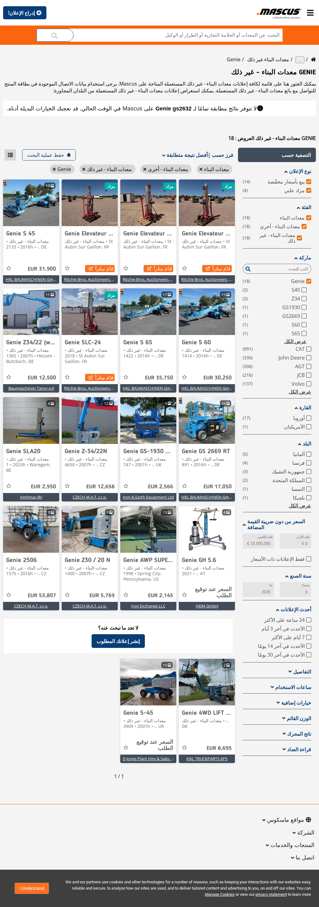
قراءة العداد (299, 749)
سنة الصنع (300, 576)
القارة (305, 407)
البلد (307, 443)
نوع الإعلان (300, 171)
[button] (277, 155)
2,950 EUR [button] (43, 487)
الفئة (306, 207)
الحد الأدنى (303, 537)
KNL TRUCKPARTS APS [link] (206, 758)
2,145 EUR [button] (160, 595)
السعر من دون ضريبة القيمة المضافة (276, 524)
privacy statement (271, 894)
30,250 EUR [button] (217, 378)
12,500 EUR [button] (42, 378)
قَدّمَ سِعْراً (221, 269)
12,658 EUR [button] (100, 487)
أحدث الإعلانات (296, 609)
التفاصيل (302, 671)
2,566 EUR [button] (160, 487)
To (271, 585)
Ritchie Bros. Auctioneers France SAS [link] (214, 279)
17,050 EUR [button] (217, 487)
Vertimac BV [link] (31, 497)
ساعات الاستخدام (293, 687)
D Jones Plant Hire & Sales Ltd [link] (150, 758)
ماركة (305, 257)
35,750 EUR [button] (159, 378)
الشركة (305, 833)
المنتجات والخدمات (292, 845)
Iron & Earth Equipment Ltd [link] (148, 497)
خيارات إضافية (296, 702)
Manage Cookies (220, 894)
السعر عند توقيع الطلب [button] (213, 592)
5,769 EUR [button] (102, 595)
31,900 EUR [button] (42, 269)
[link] (207, 202)
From (306, 585)
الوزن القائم (299, 718)
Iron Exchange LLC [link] (148, 606)
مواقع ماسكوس (285, 820)
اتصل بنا (305, 858)
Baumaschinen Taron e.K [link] (31, 388)
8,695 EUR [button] (219, 748)
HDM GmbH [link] (207, 606)
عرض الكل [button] (295, 341)
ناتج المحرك (299, 734)
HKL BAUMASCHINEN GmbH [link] (32, 279)
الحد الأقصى (265, 537)
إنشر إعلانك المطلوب (118, 641)
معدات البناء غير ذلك (268, 59)
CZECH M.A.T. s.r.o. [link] (90, 497)
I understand (31, 888)
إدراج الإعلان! (21, 12)
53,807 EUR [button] (42, 595)
